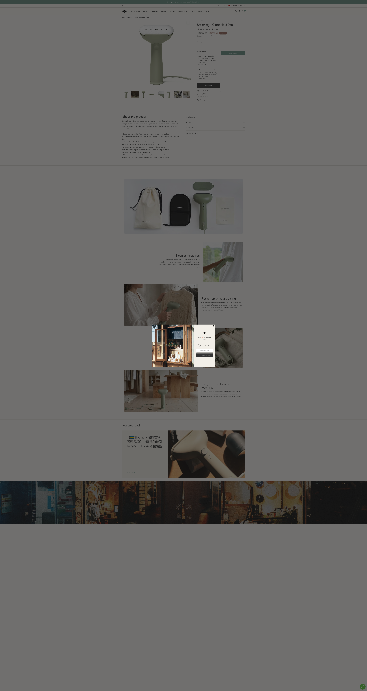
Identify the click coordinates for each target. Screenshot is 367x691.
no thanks (204, 358)
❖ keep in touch (204, 355)
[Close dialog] (213, 326)
